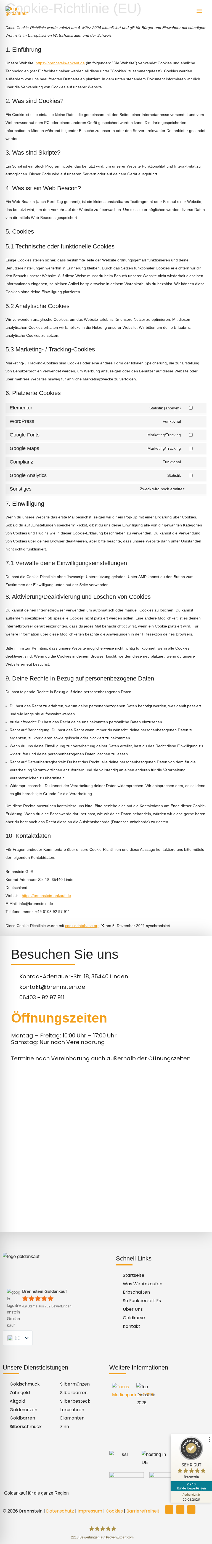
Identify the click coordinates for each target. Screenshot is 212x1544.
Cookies (114, 1511)
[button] (106, 1493)
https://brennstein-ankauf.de (60, 63)
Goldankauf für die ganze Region (36, 1493)
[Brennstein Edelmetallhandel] (22, 11)
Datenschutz (60, 1511)
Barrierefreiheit (143, 1511)
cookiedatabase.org (82, 925)
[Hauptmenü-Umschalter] (200, 11)
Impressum (90, 1511)
